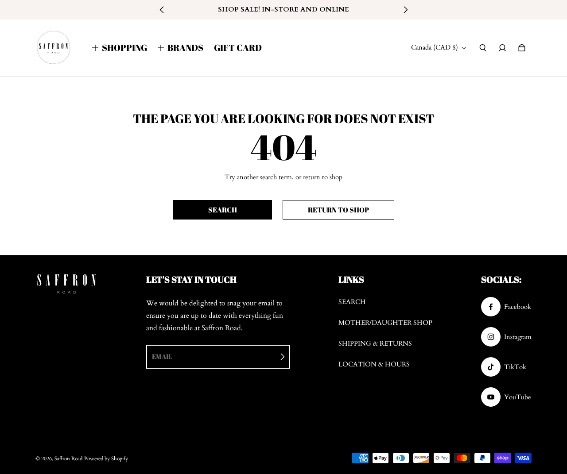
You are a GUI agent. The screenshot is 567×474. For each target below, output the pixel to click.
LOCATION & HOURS (374, 364)
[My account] (502, 48)
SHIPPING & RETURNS (375, 343)
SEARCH (352, 302)
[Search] (483, 48)
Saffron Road (68, 458)
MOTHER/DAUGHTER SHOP (385, 323)
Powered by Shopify (106, 458)
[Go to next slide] (405, 10)
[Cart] (522, 48)
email (162, 356)
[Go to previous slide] (162, 10)
